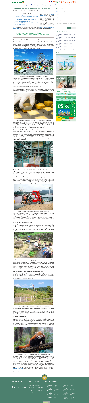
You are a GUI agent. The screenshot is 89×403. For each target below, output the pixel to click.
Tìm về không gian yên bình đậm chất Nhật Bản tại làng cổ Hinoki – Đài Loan (31, 31)
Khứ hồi (64, 11)
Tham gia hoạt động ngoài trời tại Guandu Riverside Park (25, 19)
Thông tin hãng (46, 5)
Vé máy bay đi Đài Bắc (68, 392)
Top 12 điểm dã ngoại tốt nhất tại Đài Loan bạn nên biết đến (27, 35)
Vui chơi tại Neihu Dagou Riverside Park (22, 21)
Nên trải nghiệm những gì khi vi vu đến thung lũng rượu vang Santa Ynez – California (32, 34)
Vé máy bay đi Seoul (51, 393)
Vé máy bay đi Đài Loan (52, 390)
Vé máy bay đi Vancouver (68, 388)
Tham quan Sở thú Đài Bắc (19, 24)
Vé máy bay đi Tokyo (51, 395)
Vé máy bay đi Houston (68, 390)
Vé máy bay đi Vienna (51, 397)
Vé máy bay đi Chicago (52, 385)
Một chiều (59, 11)
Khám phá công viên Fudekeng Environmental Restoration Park (26, 22)
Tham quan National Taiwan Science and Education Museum (26, 18)
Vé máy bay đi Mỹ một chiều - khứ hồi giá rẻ (66, 49)
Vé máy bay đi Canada (68, 394)
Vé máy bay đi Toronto (52, 392)
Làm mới (73, 27)
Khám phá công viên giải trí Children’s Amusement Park (25, 15)
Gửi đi (69, 27)
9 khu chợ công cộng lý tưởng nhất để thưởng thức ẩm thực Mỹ (28, 33)
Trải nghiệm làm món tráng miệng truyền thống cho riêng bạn (26, 16)
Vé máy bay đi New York (68, 389)
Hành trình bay (23, 5)
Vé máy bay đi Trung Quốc (69, 393)
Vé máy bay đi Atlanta (68, 395)
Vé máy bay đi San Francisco (53, 386)
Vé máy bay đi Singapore (52, 394)
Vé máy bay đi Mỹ (51, 388)
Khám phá (58, 5)
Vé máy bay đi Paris (67, 398)
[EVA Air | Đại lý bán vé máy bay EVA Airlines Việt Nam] (18, 1)
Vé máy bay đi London (68, 386)
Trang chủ (15, 10)
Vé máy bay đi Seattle (68, 385)
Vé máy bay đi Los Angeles (53, 389)
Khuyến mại (34, 5)
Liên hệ (68, 5)
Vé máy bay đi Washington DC (69, 397)
